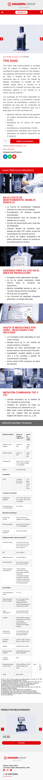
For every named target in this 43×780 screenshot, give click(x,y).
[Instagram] (7, 770)
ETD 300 (6, 737)
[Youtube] (11, 770)
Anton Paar (11, 149)
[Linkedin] (4, 770)
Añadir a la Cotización (24, 141)
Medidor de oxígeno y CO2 (14, 57)
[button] (2, 12)
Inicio (4, 57)
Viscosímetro (6, 735)
